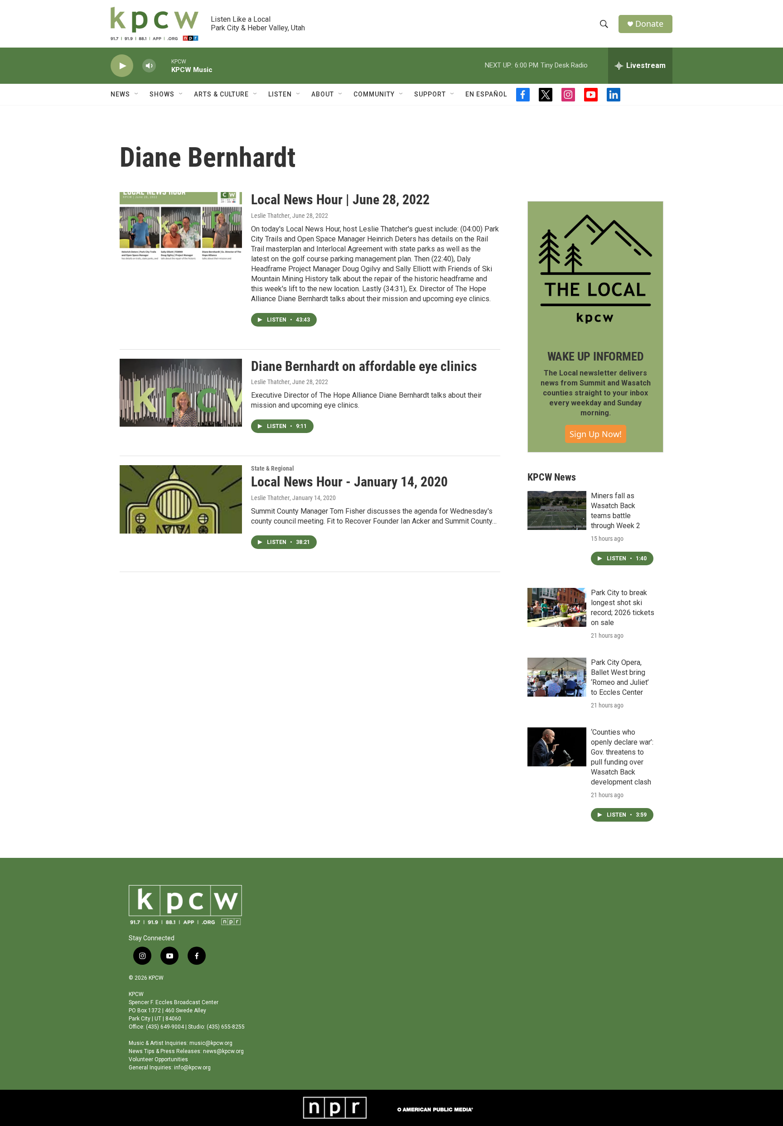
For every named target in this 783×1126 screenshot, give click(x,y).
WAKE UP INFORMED (595, 356)
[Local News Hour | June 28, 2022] (181, 226)
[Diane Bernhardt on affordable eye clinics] (181, 393)
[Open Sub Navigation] (136, 94)
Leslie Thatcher (270, 215)
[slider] (163, 65)
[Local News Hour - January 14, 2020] (181, 499)
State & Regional (272, 468)
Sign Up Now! (596, 433)
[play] (122, 66)
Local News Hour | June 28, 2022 (340, 199)
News (120, 94)
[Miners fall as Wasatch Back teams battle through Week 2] (556, 510)
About (322, 94)
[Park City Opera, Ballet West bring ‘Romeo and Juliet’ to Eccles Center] (556, 677)
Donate (649, 24)
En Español (486, 94)
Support (430, 94)
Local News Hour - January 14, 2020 (349, 482)
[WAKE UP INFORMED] (595, 269)
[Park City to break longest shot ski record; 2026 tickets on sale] (556, 607)
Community (374, 94)
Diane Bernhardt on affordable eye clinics (364, 366)
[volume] (149, 66)
